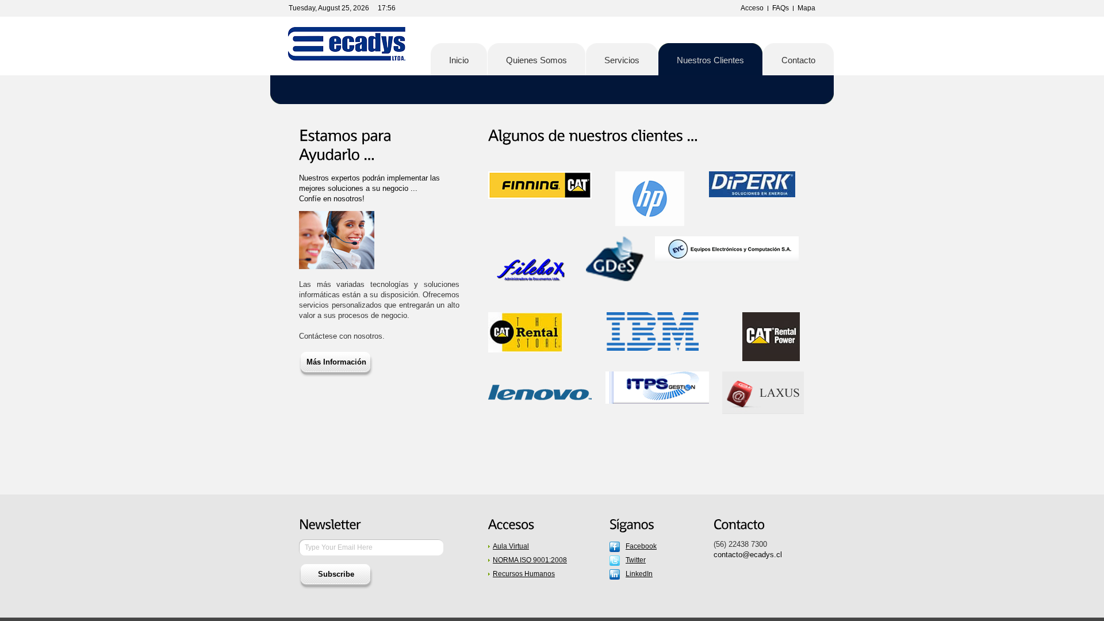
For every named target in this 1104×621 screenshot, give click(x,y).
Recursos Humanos (524, 574)
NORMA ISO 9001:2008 (530, 560)
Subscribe (336, 574)
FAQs (780, 8)
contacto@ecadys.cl (748, 554)
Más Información (336, 362)
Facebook (641, 546)
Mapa (806, 8)
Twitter (636, 560)
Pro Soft (348, 46)
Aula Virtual (511, 546)
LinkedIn (639, 574)
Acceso (752, 8)
